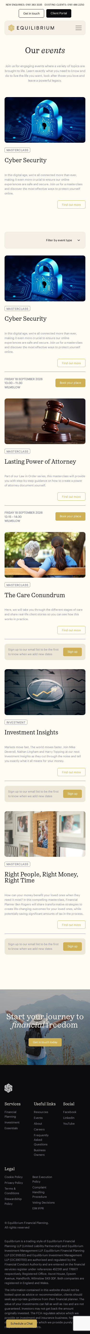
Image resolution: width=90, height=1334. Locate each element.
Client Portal (59, 13)
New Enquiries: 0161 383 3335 (24, 5)
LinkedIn (68, 1118)
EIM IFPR (38, 1208)
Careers (39, 1129)
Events (38, 1118)
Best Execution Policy (42, 1179)
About (38, 1123)
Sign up (72, 651)
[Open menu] (79, 28)
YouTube (69, 1123)
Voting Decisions (43, 1202)
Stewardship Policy (13, 1201)
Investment (12, 1122)
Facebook (69, 1112)
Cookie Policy (14, 1177)
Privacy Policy (14, 1183)
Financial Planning (10, 1114)
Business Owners (40, 1152)
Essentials (11, 1128)
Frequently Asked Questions (41, 1139)
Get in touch (31, 13)
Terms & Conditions (12, 1191)
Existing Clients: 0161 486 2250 (64, 5)
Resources (41, 1112)
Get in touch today (45, 1042)
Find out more (71, 204)
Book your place (70, 382)
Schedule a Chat (22, 1323)
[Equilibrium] (31, 27)
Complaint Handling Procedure (39, 1191)
